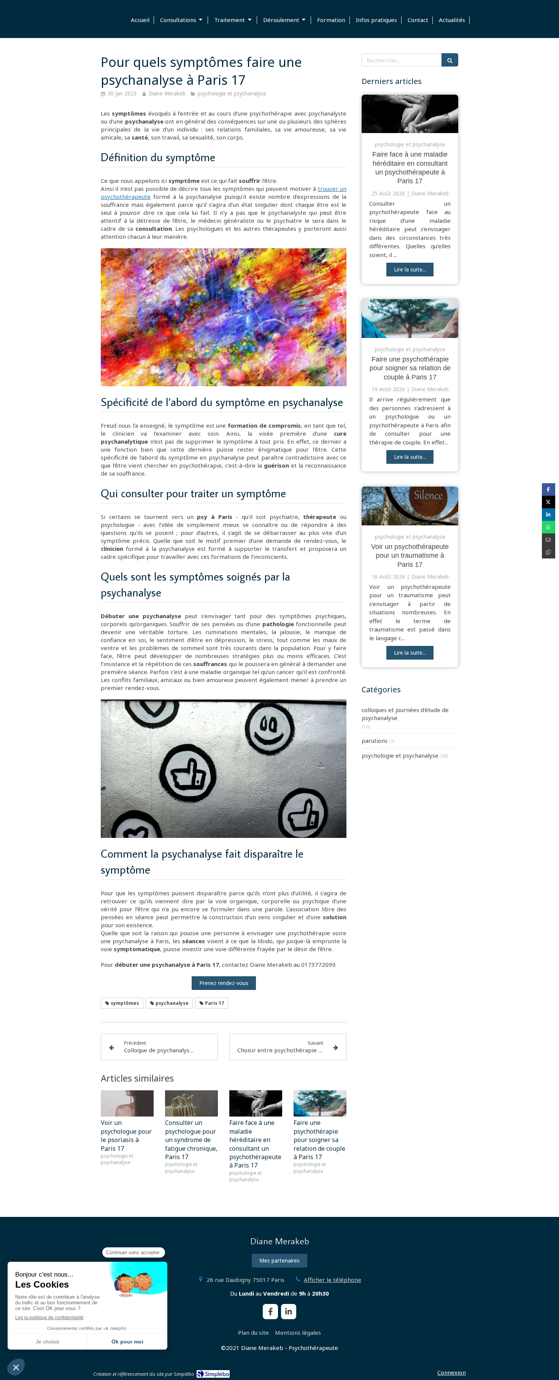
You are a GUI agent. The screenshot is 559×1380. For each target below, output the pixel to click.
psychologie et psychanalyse (400, 755)
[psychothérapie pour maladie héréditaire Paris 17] (410, 114)
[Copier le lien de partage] (548, 552)
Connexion (451, 1372)
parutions (374, 740)
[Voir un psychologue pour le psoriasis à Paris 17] (127, 1103)
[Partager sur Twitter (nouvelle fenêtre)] (548, 502)
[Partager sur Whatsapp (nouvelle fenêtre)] (548, 527)
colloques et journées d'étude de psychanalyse (405, 714)
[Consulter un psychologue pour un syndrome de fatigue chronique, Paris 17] (191, 1103)
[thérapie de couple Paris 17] (410, 318)
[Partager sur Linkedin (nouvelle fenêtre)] (548, 514)
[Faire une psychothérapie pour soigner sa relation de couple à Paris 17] (320, 1103)
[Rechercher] (449, 60)
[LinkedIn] (288, 1311)
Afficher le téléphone (332, 1279)
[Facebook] (270, 1311)
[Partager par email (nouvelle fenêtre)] (548, 539)
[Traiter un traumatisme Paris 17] (410, 506)
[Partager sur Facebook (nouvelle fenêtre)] (548, 489)
